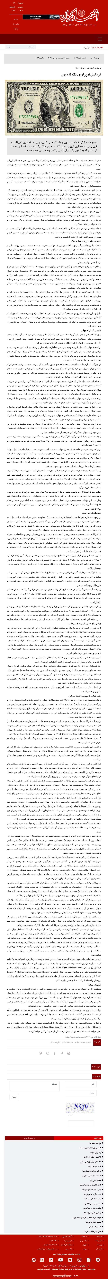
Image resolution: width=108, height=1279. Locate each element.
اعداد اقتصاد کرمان (50, 1244)
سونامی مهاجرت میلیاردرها (92, 1171)
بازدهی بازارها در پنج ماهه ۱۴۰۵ (79, 47)
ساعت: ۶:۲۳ (40, 58)
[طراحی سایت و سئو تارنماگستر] (59, 1276)
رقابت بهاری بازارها (95, 1166)
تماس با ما (16, 24)
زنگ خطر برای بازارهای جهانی (91, 1161)
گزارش (85, 1244)
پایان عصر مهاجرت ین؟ (93, 1231)
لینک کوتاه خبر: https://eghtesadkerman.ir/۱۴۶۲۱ (83, 1037)
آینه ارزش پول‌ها (96, 1152)
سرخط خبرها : (96, 47)
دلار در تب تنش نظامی (93, 1203)
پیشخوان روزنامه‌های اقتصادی (47, 1249)
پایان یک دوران (68, 1042)
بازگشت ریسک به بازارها (93, 1157)
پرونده (85, 1249)
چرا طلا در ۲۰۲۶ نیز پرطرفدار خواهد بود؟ (87, 1217)
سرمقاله (84, 1236)
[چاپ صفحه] (68, 1054)
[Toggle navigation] (100, 39)
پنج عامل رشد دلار (95, 1143)
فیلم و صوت (68, 1240)
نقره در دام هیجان (95, 1226)
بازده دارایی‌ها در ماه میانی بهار (90, 1185)
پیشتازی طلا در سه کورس (92, 1208)
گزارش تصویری (67, 1236)
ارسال (14, 1097)
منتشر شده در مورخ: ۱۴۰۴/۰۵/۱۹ (59, 58)
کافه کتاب (53, 1240)
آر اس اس (99, 1249)
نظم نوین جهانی (55, 1042)
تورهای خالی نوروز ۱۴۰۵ (93, 1213)
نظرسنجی (69, 1249)
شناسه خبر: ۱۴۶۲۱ (80, 58)
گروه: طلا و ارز (95, 58)
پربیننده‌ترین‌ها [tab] (29, 1138)
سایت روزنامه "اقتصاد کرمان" (47, 1236)
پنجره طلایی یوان (95, 1180)
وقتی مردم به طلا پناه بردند (92, 1189)
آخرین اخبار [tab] (98, 1138)
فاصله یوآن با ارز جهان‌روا (93, 1194)
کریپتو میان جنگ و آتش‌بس (92, 1175)
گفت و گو (83, 1240)
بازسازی (70, 1114)
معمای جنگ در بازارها (94, 1222)
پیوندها (16, 19)
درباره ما (16, 28)
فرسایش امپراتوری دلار (83, 1042)
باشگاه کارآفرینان (66, 1244)
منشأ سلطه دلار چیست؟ (93, 1199)
